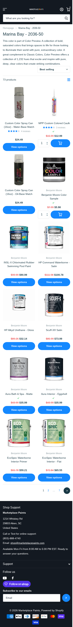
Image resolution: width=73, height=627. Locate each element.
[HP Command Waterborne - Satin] (54, 237)
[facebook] (13, 578)
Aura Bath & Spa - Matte (19, 394)
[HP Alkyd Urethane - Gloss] (19, 305)
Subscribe (66, 598)
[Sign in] (61, 9)
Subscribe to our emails (17, 590)
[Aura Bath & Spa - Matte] (19, 369)
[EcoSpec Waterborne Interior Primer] (19, 433)
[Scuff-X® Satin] (54, 305)
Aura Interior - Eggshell (54, 394)
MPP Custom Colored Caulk (54, 123)
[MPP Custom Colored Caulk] (54, 103)
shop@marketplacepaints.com (27, 543)
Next (67, 490)
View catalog (5, 9)
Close (36, 564)
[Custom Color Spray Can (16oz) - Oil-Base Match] (19, 170)
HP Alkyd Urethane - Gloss (19, 330)
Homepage (8, 28)
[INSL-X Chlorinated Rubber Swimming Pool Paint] (19, 237)
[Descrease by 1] (48, 146)
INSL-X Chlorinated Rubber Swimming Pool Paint (19, 264)
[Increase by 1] (48, 140)
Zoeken (66, 18)
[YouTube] (5, 578)
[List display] (68, 79)
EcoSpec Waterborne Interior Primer (19, 459)
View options (19, 146)
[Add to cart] (60, 143)
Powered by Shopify (52, 610)
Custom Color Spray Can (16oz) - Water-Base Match (19, 125)
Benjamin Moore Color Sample (54, 196)
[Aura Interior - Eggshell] (54, 369)
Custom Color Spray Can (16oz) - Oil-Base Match (19, 192)
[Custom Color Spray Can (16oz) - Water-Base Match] (19, 103)
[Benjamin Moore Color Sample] (54, 170)
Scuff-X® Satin (54, 330)
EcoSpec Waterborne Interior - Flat (54, 459)
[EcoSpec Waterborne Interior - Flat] (54, 433)
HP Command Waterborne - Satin (54, 264)
